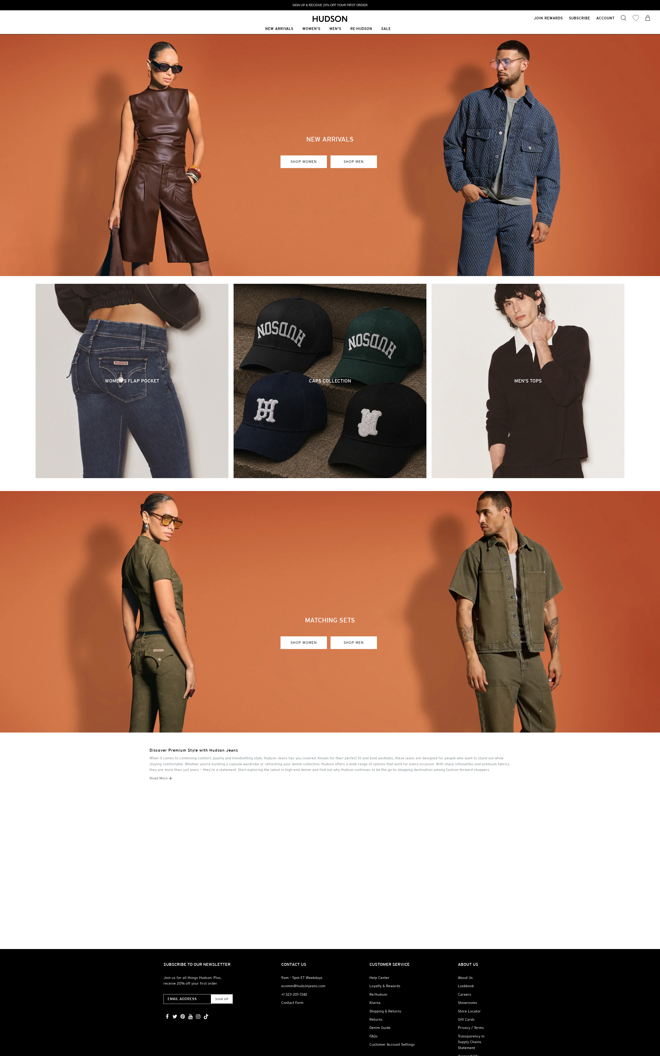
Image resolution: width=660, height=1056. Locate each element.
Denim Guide (380, 1028)
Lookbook (466, 986)
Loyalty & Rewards (384, 986)
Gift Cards (466, 1019)
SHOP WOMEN (304, 162)
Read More (159, 778)
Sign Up (221, 999)
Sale (386, 29)
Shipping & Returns (385, 1011)
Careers (464, 994)
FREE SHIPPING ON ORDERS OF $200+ (330, 5)
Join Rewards (548, 18)
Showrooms (467, 1003)
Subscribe (579, 18)
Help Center (379, 978)
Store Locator (469, 1011)
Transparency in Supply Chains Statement (471, 1042)
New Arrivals (279, 29)
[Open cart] (647, 18)
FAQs (373, 1036)
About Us (465, 978)
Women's (311, 29)
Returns (376, 1019)
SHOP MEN (354, 162)
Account (605, 18)
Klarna (375, 1003)
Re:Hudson (361, 29)
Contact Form (292, 1003)
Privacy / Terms (471, 1028)
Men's (335, 29)
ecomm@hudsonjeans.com (303, 986)
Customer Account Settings (392, 1044)
